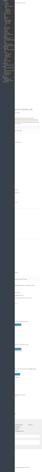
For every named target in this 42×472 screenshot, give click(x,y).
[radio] (17, 130)
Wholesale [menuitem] (4, 66)
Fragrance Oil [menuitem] (6, 17)
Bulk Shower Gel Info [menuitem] (7, 73)
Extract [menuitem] (5, 16)
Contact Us (30, 424)
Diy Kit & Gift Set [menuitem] (7, 27)
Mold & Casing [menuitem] (7, 23)
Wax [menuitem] (4, 25)
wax (21, 142)
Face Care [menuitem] (5, 58)
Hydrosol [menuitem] (5, 18)
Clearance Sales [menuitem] (5, 63)
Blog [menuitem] (3, 76)
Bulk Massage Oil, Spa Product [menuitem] (9, 70)
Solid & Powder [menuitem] (6, 28)
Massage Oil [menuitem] (6, 48)
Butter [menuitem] (5, 14)
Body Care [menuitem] (6, 52)
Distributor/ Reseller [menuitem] (7, 79)
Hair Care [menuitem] (5, 59)
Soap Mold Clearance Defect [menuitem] (9, 65)
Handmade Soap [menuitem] (8, 56)
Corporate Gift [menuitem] (6, 74)
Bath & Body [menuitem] (7, 55)
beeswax (18, 142)
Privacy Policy (17, 426)
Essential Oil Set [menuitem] (8, 10)
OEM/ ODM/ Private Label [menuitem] (8, 80)
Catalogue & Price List (19, 431)
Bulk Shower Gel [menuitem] (7, 72)
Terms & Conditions (19, 424)
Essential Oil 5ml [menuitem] (8, 11)
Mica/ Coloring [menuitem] (6, 32)
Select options (17, 324)
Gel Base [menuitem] (5, 42)
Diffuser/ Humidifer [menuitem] (7, 60)
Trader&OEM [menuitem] (5, 77)
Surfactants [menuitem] (6, 31)
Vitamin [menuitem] (5, 35)
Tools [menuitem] (6, 24)
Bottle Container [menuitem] (8, 21)
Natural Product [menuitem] (5, 46)
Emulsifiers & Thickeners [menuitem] (8, 34)
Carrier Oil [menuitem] (6, 2)
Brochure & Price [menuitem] (6, 81)
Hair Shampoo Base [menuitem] (7, 38)
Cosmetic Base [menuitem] (5, 37)
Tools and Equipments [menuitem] (8, 20)
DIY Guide (17, 428)
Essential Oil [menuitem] (6, 4)
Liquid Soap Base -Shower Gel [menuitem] (9, 45)
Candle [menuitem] (5, 62)
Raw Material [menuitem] (5, 0)
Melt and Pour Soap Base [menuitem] (8, 44)
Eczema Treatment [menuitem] (7, 13)
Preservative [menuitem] (6, 30)
